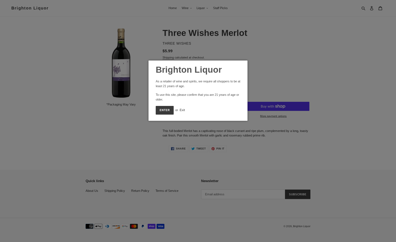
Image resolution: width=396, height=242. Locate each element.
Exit (182, 110)
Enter (165, 110)
